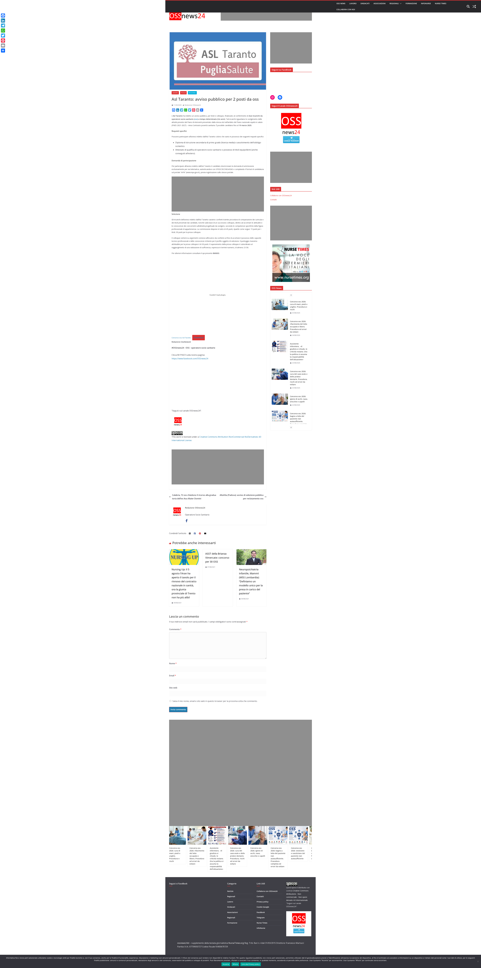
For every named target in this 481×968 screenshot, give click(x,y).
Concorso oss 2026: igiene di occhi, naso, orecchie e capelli (299, 357)
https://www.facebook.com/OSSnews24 (190, 358)
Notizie (230, 891)
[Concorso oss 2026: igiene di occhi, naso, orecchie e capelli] (280, 357)
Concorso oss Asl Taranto (181, 338)
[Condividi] (3, 50)
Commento (175, 629)
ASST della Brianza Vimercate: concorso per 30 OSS (217, 557)
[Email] (3, 45)
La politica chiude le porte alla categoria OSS (299, 850)
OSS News (340, 3)
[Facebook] (3, 15)
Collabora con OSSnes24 (267, 891)
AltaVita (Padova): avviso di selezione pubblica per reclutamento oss (241, 497)
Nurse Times (440, 3)
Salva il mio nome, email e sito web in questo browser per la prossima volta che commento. (214, 701)
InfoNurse (426, 3)
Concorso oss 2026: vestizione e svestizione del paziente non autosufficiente (298, 401)
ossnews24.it (183, 943)
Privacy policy (262, 901)
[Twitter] (3, 35)
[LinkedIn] (3, 20)
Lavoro (352, 3)
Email (172, 675)
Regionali (394, 3)
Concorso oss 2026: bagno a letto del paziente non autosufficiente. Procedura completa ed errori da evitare (298, 378)
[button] (400, 3)
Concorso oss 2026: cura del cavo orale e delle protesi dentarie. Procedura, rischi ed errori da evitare (298, 336)
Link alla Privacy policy (251, 964)
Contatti (273, 199)
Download (198, 337)
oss (196, 119)
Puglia (183, 93)
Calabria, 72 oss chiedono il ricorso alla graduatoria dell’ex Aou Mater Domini (194, 497)
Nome (173, 663)
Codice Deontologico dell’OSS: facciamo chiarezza (298, 421)
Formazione (411, 3)
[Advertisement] (266, 15)
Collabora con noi (345, 9)
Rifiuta (235, 964)
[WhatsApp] (3, 30)
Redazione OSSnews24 (193, 105)
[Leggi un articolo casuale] (474, 7)
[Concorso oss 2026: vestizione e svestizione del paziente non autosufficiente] (280, 399)
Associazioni (380, 3)
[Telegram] (3, 25)
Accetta (226, 964)
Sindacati (365, 3)
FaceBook (261, 912)
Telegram (261, 917)
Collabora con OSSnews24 (281, 195)
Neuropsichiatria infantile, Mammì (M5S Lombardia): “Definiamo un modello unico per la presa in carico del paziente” (251, 581)
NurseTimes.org (236, 943)
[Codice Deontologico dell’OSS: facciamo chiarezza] (280, 421)
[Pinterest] (3, 40)
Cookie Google (263, 907)
